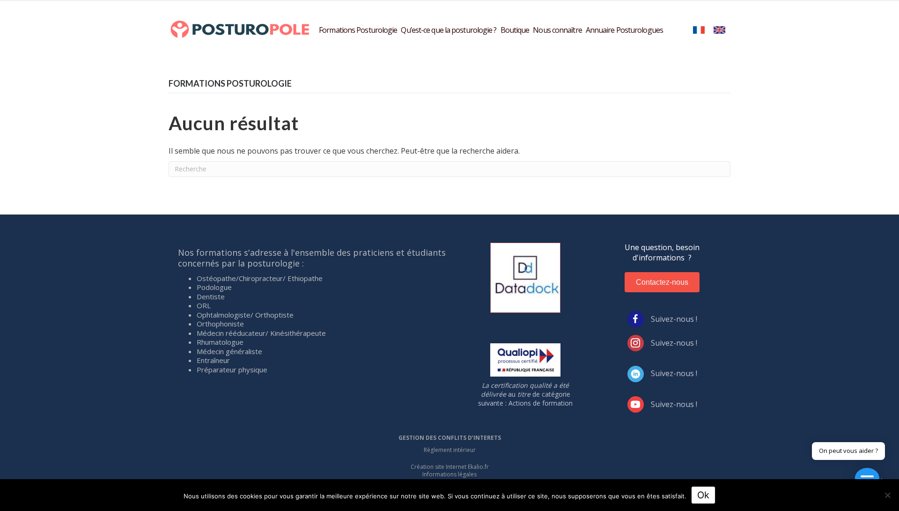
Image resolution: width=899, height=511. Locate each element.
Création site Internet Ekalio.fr (450, 467)
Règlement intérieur (450, 450)
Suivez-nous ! (674, 319)
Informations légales (449, 474)
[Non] (887, 495)
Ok (703, 495)
